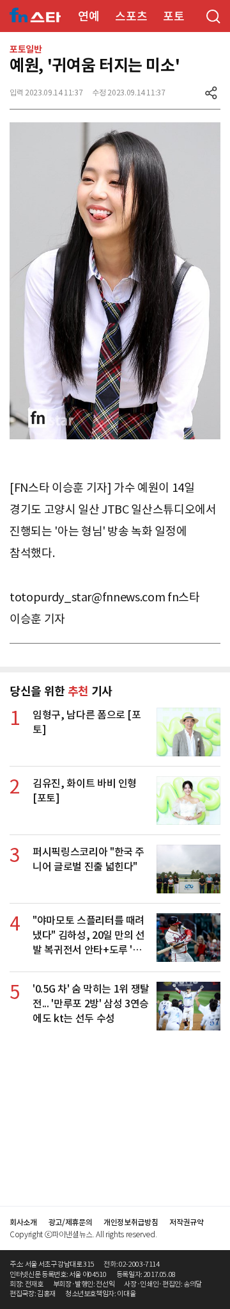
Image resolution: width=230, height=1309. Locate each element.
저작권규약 (186, 1222)
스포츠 (131, 16)
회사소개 (23, 1222)
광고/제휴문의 (71, 1222)
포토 (173, 16)
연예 (88, 16)
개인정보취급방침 (130, 1222)
